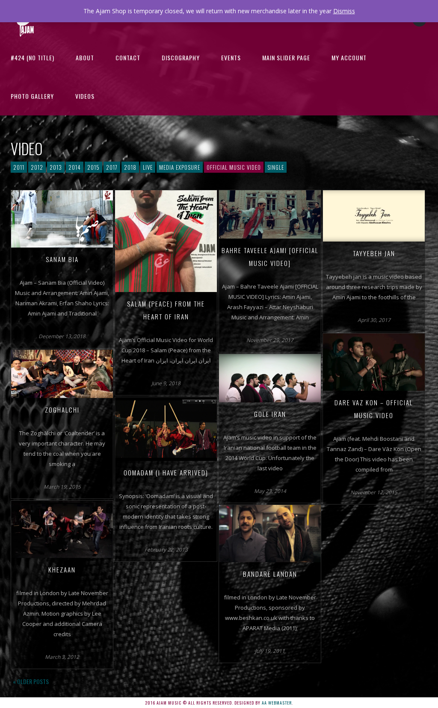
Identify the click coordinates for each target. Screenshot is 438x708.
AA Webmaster (277, 702)
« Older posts (31, 681)
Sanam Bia (62, 259)
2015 (93, 167)
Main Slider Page (286, 57)
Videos (85, 95)
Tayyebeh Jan (374, 253)
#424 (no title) (32, 57)
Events (231, 57)
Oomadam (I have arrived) (166, 472)
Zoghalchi (62, 409)
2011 (18, 167)
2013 (56, 167)
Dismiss (344, 11)
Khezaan (62, 569)
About (85, 57)
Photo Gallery (32, 95)
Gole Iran (270, 414)
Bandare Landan (270, 573)
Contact (127, 57)
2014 (74, 167)
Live (148, 167)
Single (275, 167)
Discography (181, 57)
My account (349, 57)
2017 (112, 167)
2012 (37, 167)
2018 (130, 167)
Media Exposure (179, 167)
